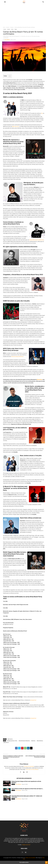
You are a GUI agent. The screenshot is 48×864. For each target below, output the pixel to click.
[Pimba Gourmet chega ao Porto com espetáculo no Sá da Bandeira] (7, 783)
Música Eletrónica (40, 740)
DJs (42, 113)
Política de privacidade (30, 857)
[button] (5, 2)
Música (16, 29)
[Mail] (27, 772)
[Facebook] (16, 748)
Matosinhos (39, 379)
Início (4, 27)
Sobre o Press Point (35, 842)
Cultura (12, 29)
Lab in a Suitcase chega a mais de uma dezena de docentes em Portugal (35, 756)
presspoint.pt (33, 700)
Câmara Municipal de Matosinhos (36, 239)
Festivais (11, 27)
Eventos (7, 27)
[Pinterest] (22, 748)
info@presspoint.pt (26, 844)
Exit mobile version (24, 862)
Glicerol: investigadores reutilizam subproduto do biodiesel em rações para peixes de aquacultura (13, 757)
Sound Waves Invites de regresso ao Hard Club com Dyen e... (27, 788)
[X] (19, 748)
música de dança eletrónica (17, 356)
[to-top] (46, 862)
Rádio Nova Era (15, 126)
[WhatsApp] (25, 748)
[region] (24, 16)
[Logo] (24, 831)
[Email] (31, 748)
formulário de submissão (29, 766)
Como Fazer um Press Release (32, 769)
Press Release (7, 39)
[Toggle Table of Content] (9, 76)
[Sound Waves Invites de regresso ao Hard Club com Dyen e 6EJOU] (7, 791)
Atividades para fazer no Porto (12, 740)
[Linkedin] (28, 748)
